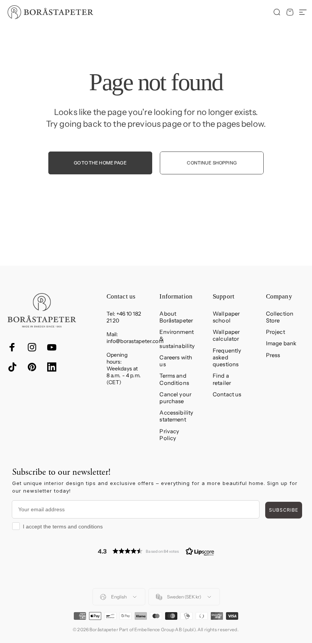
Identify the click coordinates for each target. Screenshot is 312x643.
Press (273, 355)
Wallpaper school (226, 317)
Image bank (281, 343)
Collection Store (279, 317)
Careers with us (175, 361)
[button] (156, 551)
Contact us (227, 394)
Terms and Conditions (174, 379)
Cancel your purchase (175, 398)
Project (275, 332)
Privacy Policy (169, 435)
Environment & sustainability (177, 339)
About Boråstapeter (176, 317)
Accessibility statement (176, 416)
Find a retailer (222, 379)
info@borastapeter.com (135, 341)
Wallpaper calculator (226, 335)
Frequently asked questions (227, 357)
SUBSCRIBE (283, 510)
